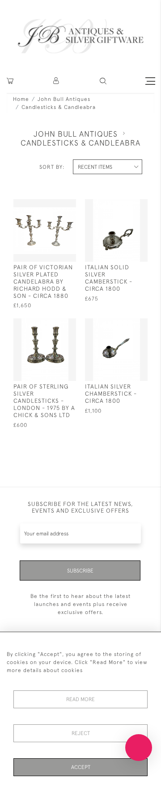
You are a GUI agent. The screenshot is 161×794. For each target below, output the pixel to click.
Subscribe (80, 571)
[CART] (10, 81)
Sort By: (52, 167)
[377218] (52, 205)
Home (21, 99)
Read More (80, 699)
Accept (80, 767)
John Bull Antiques (64, 99)
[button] (56, 81)
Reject (81, 733)
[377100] (124, 205)
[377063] (124, 324)
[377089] (52, 324)
